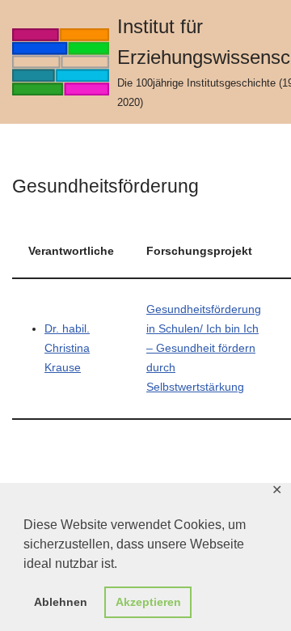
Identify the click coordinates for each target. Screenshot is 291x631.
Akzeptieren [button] (148, 601)
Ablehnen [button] (60, 601)
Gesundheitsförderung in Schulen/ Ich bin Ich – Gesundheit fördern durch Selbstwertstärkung (203, 348)
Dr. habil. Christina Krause (67, 348)
